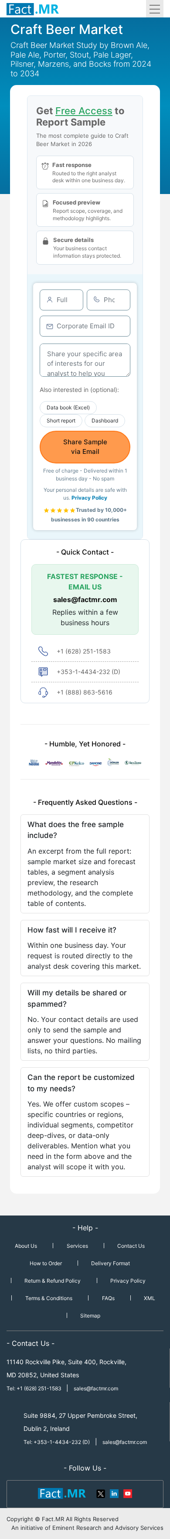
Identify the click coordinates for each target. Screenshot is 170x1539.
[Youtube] (127, 1492)
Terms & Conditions (48, 1298)
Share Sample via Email (85, 447)
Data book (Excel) (68, 407)
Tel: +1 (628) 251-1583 (35, 1388)
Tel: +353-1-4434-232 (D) (57, 1442)
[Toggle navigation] (154, 8)
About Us (26, 1246)
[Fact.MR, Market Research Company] (33, 8)
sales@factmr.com (85, 599)
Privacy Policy (89, 497)
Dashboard (105, 420)
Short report (61, 420)
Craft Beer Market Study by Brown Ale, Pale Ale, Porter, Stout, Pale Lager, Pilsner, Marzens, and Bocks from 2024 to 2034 (80, 59)
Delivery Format (110, 1263)
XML (149, 1298)
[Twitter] (101, 1492)
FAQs (108, 1298)
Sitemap (90, 1315)
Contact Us (131, 1246)
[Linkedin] (114, 1492)
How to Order (46, 1263)
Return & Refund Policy (52, 1280)
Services (77, 1246)
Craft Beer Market (66, 29)
